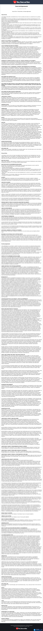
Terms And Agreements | (20, 626)
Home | (15, 626)
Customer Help (26, 626)
